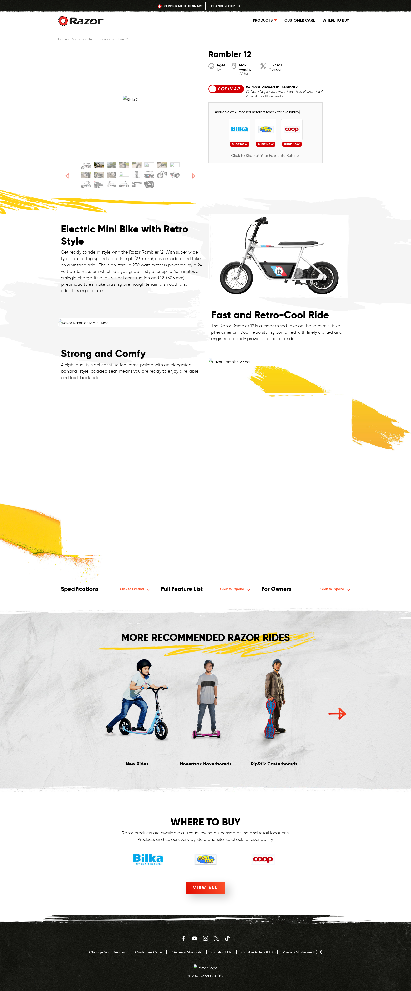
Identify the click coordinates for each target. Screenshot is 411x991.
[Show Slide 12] (124, 174)
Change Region (223, 6)
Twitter (216, 938)
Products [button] (263, 20)
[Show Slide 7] (162, 165)
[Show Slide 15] (162, 174)
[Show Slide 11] (111, 174)
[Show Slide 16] (174, 174)
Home (62, 39)
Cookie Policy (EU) (257, 952)
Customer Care (299, 20)
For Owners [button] (302, 588)
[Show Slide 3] (111, 165)
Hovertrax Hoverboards (205, 764)
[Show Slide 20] (124, 184)
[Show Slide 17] (86, 184)
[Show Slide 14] (149, 174)
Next (337, 714)
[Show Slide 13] (136, 174)
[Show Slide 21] (136, 184)
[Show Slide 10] (98, 174)
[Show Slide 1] (86, 165)
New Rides (137, 764)
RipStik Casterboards (274, 764)
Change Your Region (107, 952)
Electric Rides (98, 39)
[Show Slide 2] (98, 165)
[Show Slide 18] (98, 184)
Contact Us (221, 952)
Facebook (183, 938)
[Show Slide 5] (136, 165)
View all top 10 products (264, 96)
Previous (74, 714)
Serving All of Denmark (183, 6)
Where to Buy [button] (336, 20)
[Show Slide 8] (174, 165)
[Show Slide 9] (86, 174)
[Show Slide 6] (149, 165)
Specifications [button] (102, 588)
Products (77, 39)
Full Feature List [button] (202, 588)
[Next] (194, 176)
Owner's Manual (275, 67)
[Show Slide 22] (149, 184)
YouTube (194, 938)
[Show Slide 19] (111, 184)
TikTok (227, 938)
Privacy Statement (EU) (302, 952)
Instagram (205, 938)
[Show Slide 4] (124, 165)
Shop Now (239, 144)
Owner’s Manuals (186, 952)
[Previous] (67, 176)
